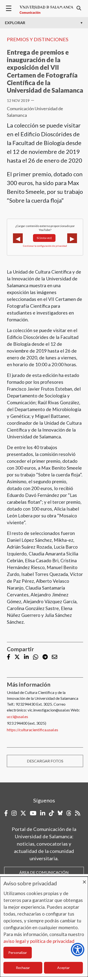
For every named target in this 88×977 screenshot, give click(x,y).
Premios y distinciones (37, 39)
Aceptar (63, 968)
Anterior (18, 238)
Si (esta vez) (44, 237)
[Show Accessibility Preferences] (77, 949)
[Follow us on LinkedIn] (26, 657)
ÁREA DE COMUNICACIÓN (44, 872)
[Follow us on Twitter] (17, 657)
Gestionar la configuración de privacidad (45, 245)
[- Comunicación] (46, 10)
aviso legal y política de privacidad (38, 941)
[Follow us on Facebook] (8, 657)
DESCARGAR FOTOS (45, 761)
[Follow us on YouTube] (33, 813)
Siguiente (72, 238)
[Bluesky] (60, 813)
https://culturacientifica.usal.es (32, 729)
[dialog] (44, 927)
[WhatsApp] (35, 657)
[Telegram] (45, 657)
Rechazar (23, 968)
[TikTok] (51, 813)
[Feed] (77, 813)
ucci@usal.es (17, 716)
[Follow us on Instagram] (14, 813)
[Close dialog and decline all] (84, 880)
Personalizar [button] (17, 952)
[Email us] (54, 657)
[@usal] (68, 813)
